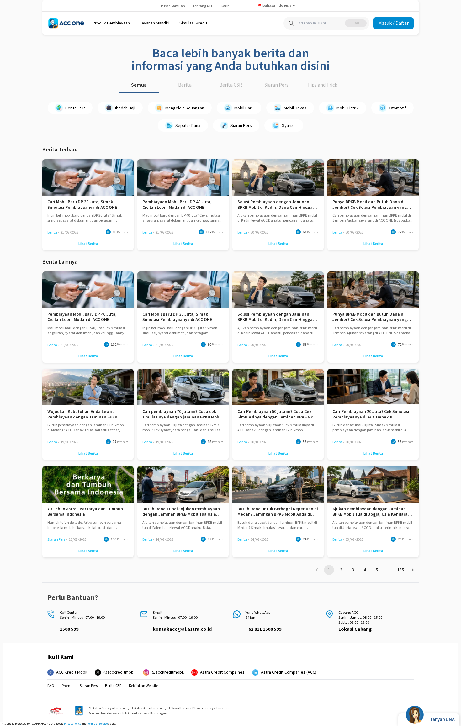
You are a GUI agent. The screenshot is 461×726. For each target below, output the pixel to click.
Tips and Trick (322, 85)
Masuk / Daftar (393, 23)
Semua (139, 85)
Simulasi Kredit (193, 23)
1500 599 (69, 629)
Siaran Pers (276, 85)
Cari (355, 23)
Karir (225, 6)
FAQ (50, 685)
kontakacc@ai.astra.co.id (182, 629)
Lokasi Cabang (355, 629)
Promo (67, 685)
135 (400, 570)
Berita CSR (230, 85)
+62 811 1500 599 (263, 629)
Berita (185, 85)
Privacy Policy (72, 724)
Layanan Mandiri (154, 23)
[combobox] (277, 5)
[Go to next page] (413, 570)
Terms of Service (97, 724)
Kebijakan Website (143, 685)
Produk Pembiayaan (111, 23)
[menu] (111, 23)
